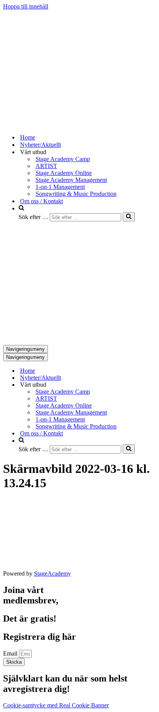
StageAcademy (52, 573)
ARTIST (46, 166)
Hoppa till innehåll (25, 6)
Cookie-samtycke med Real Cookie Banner (56, 705)
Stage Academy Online (64, 173)
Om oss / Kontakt (41, 201)
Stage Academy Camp (63, 159)
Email (11, 653)
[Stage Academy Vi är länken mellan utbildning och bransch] (61, 124)
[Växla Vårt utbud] (138, 385)
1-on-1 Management (60, 187)
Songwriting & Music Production (76, 193)
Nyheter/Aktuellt (40, 144)
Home (27, 137)
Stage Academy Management (71, 180)
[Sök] (129, 216)
